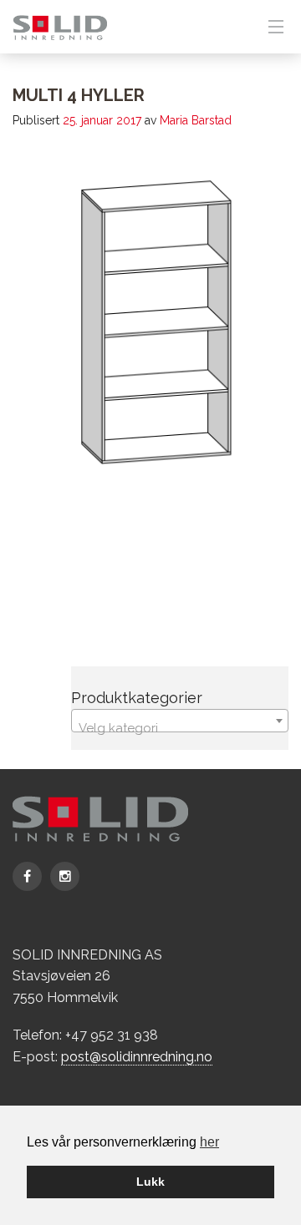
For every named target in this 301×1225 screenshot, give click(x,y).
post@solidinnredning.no (136, 1057)
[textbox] (180, 728)
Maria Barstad (196, 120)
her (209, 1142)
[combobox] (179, 720)
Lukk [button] (150, 1181)
